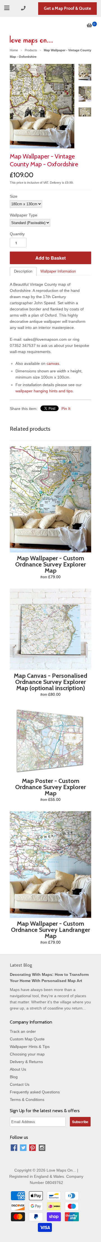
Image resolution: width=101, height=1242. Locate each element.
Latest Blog (21, 965)
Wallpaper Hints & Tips (30, 1046)
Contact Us (19, 1084)
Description (23, 271)
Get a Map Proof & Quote (67, 8)
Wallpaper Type (23, 215)
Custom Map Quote (27, 1039)
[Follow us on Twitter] (23, 1148)
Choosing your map (27, 1054)
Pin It (65, 408)
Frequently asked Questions (35, 1092)
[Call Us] (24, 8)
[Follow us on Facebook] (14, 1148)
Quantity (17, 234)
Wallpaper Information (58, 271)
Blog (14, 1077)
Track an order (23, 1031)
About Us (18, 1069)
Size (13, 196)
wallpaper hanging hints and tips (44, 391)
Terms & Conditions (27, 1099)
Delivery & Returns (26, 1061)
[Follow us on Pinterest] (32, 1148)
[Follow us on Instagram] (42, 1148)
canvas (53, 363)
